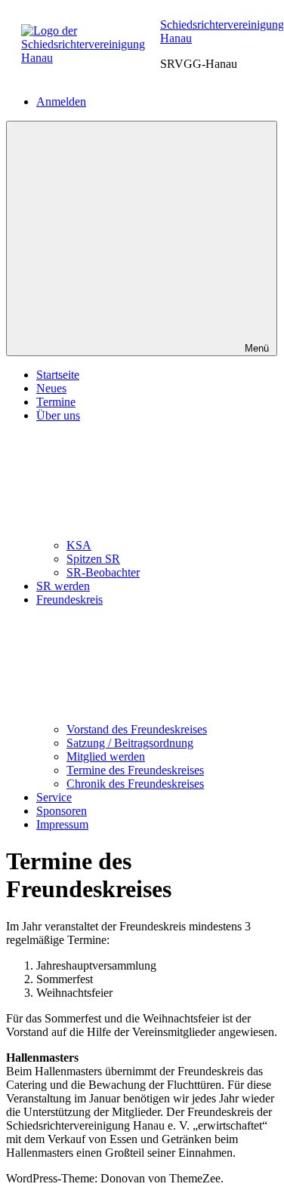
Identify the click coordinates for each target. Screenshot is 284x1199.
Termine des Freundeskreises (135, 770)
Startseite (57, 374)
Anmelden (61, 101)
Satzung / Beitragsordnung (129, 742)
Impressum (62, 824)
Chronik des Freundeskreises (135, 783)
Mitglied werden (105, 756)
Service (54, 797)
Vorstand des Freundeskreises (136, 729)
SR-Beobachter (103, 572)
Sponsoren (61, 810)
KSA (78, 545)
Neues (51, 388)
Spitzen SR (93, 558)
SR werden (63, 586)
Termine (56, 401)
